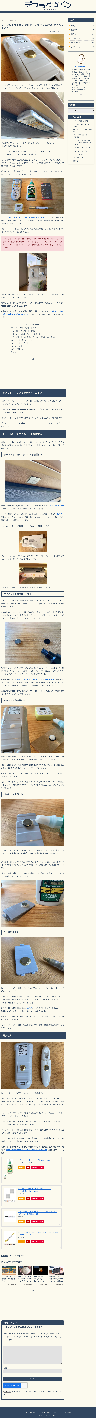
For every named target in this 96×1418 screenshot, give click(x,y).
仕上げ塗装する (18, 349)
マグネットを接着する (20, 343)
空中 (18, 1255)
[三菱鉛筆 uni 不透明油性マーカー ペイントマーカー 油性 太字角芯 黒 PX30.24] (10, 1216)
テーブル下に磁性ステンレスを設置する (26, 334)
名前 (5, 1368)
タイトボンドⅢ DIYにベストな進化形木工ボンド (27, 217)
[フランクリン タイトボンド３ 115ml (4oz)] (10, 1166)
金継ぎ (29, 1008)
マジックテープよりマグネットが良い (24, 328)
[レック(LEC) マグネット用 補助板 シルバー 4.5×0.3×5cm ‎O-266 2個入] (10, 1194)
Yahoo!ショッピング (37, 1167)
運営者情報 (68, 1412)
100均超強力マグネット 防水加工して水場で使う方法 (34, 679)
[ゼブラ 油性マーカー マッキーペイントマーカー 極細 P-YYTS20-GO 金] (10, 1237)
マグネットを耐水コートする (23, 340)
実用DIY (6, 1255)
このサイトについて (31, 1412)
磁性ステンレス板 (57, 506)
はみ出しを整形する (20, 346)
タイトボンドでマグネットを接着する (24, 331)
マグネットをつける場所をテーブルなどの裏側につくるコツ (35, 337)
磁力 (23, 1255)
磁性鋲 (59, 514)
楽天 (28, 1167)
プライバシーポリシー (45, 1412)
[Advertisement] (32, 374)
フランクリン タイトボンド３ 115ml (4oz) (34, 1160)
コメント (7, 1344)
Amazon (21, 1167)
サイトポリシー (58, 1412)
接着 (12, 1255)
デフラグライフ (81, 66)
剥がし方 (14, 352)
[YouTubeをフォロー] (81, 95)
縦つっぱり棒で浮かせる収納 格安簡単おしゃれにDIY (26, 1150)
